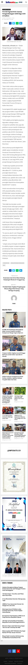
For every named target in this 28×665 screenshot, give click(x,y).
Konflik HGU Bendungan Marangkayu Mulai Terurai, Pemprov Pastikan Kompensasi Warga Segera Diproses (12, 331)
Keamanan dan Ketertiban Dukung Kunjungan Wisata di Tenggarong (14, 279)
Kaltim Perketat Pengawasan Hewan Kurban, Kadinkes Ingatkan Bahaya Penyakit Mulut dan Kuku (12, 378)
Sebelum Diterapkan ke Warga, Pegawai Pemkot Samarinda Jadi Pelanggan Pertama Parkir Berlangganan (7, 399)
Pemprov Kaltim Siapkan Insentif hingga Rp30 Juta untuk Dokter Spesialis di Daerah (13, 354)
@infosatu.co (14, 450)
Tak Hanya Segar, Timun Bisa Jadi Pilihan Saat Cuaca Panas (19, 398)
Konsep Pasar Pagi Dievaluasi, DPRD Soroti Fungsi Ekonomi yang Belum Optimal (20, 435)
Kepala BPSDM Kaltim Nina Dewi (17, 263)
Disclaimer (19, 663)
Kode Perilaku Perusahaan (10, 663)
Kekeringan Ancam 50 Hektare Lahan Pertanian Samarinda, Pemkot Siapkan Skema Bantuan (7, 435)
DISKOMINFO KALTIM (6, 9)
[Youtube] (18, 651)
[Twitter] (14, 651)
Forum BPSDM (6, 263)
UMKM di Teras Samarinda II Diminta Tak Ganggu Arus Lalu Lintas (20, 417)
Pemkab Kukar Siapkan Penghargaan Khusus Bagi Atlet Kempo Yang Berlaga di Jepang (14, 289)
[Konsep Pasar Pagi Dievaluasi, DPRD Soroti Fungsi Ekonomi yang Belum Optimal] (20, 427)
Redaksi (5, 661)
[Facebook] (10, 651)
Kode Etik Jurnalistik (18, 661)
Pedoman (11, 661)
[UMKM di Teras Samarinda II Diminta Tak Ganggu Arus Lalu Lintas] (20, 410)
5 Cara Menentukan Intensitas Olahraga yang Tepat (7, 417)
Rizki (5, 18)
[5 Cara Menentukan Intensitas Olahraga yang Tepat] (8, 410)
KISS (4, 265)
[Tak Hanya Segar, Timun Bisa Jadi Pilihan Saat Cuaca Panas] (20, 391)
